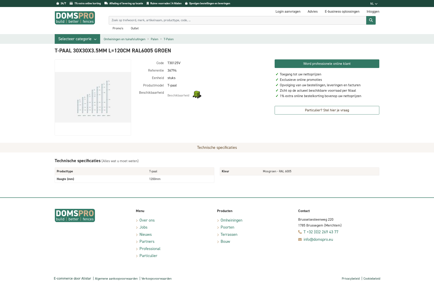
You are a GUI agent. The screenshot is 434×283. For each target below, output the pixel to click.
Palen (154, 39)
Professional (149, 248)
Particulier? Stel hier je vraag (327, 110)
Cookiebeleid (371, 278)
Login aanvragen (288, 11)
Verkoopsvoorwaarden (157, 278)
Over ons (147, 220)
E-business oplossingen (342, 11)
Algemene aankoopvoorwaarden (116, 278)
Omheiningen (231, 220)
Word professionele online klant (327, 63)
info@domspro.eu (318, 239)
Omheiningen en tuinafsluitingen (124, 39)
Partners (146, 241)
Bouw (225, 241)
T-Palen (169, 39)
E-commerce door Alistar (72, 278)
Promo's (118, 28)
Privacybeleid (351, 278)
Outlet (135, 28)
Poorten (227, 227)
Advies (313, 11)
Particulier (148, 255)
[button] (77, 39)
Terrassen (229, 234)
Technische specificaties (217, 147)
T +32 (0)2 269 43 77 (321, 232)
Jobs (143, 227)
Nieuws (145, 234)
